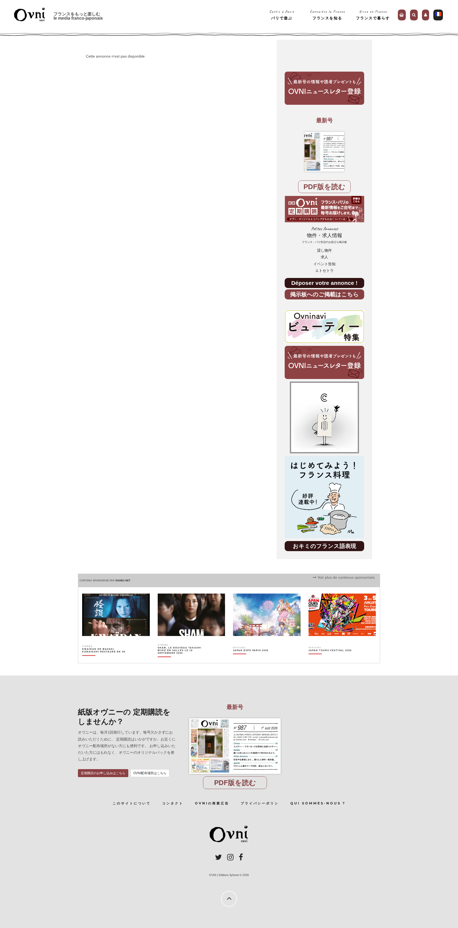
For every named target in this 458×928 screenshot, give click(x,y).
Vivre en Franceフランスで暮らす (373, 14)
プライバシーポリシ (260, 803)
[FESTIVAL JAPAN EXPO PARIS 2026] (250, 659)
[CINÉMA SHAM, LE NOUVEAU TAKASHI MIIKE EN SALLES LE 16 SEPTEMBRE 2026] (180, 659)
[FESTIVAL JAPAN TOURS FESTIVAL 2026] (330, 659)
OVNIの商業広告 (212, 803)
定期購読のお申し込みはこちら (103, 773)
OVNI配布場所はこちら (149, 773)
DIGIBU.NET (123, 580)
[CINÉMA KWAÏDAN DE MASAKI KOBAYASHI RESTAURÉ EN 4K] (104, 659)
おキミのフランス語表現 (324, 546)
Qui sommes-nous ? (318, 803)
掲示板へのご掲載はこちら (324, 294)
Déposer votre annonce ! (324, 283)
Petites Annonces (324, 235)
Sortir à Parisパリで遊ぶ (281, 14)
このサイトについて (132, 803)
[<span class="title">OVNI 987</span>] (324, 151)
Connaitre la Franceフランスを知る (327, 14)
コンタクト (172, 803)
